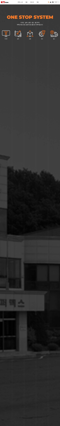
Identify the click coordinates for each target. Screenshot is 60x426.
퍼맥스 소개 (20, 2)
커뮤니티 (32, 2)
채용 (38, 2)
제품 (26, 2)
